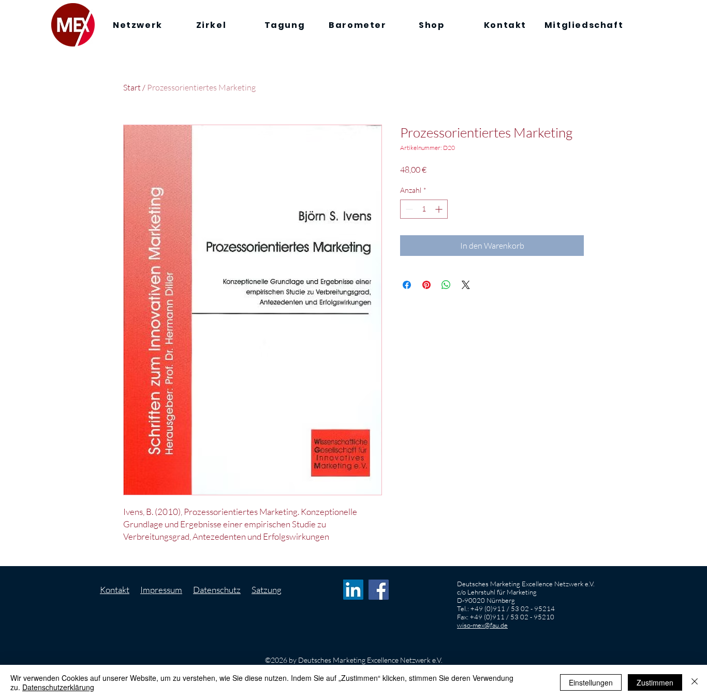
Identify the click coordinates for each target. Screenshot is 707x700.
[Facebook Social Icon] (379, 590)
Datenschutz (217, 589)
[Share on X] (466, 285)
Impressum (161, 589)
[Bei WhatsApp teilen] (446, 285)
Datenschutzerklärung (58, 687)
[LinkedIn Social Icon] (353, 590)
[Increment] (439, 209)
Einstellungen (591, 682)
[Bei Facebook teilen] (407, 285)
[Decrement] (408, 209)
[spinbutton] (424, 209)
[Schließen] (694, 682)
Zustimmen (655, 682)
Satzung (267, 589)
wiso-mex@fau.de (482, 625)
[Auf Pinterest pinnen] (426, 285)
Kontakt (114, 589)
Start (132, 87)
